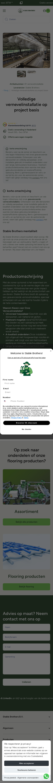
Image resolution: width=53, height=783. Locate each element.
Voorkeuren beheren (26, 770)
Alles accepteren (26, 763)
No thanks (26, 429)
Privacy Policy (16, 418)
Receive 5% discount (26, 423)
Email (6, 388)
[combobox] (6, 401)
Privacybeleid (10, 778)
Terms (26, 418)
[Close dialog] (50, 351)
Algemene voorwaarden (28, 778)
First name (8, 380)
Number (7, 397)
